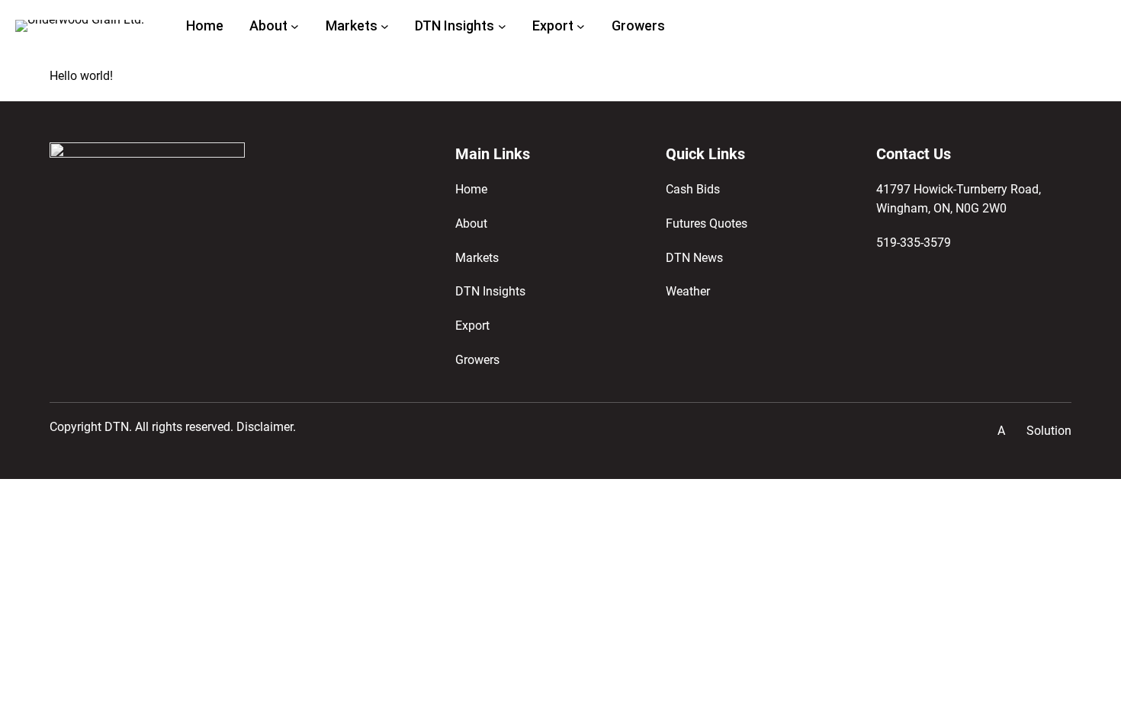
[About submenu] (295, 26)
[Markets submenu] (385, 26)
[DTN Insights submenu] (502, 26)
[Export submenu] (581, 26)
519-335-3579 (913, 243)
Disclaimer (264, 427)
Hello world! (81, 76)
